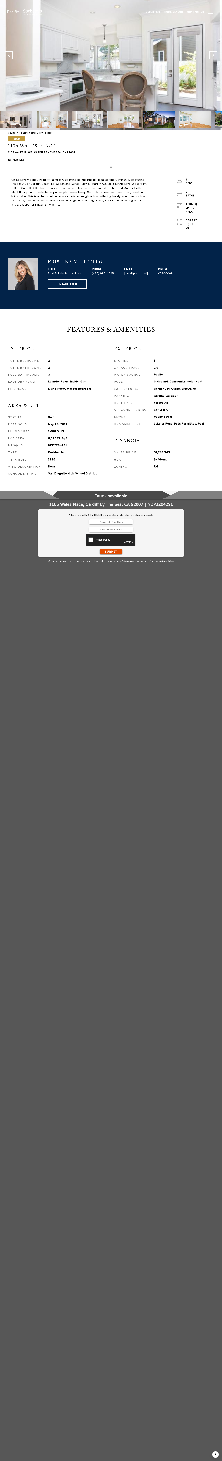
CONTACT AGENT (67, 284)
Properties (152, 12)
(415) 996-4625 (103, 273)
